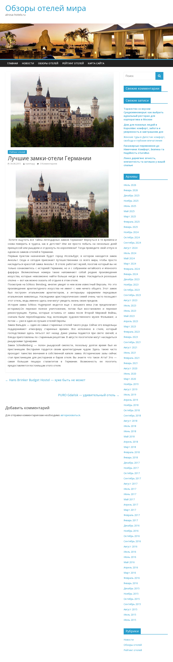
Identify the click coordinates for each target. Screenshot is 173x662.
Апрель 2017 (131, 504)
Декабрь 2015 (132, 588)
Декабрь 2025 (132, 195)
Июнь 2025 (130, 206)
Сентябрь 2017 (132, 478)
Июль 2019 (130, 394)
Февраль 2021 (132, 357)
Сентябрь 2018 (132, 415)
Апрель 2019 (131, 399)
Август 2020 (130, 368)
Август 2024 (130, 247)
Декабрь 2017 (132, 462)
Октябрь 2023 (132, 289)
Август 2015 (130, 609)
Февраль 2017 (132, 515)
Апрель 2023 (131, 321)
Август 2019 (130, 389)
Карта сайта (96, 63)
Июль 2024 (130, 253)
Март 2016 (130, 572)
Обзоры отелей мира (45, 8)
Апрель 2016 (131, 567)
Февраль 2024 (132, 268)
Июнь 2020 (130, 373)
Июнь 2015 (130, 619)
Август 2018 (130, 420)
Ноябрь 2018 (131, 405)
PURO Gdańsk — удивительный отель (88, 395)
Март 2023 (130, 326)
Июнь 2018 (130, 431)
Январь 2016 (131, 583)
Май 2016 (129, 562)
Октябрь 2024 (132, 237)
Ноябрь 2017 (131, 468)
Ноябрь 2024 (131, 232)
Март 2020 (130, 378)
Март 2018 (130, 447)
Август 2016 (130, 546)
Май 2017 (129, 499)
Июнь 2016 (130, 557)
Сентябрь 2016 (132, 541)
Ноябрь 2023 (131, 284)
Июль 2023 (130, 305)
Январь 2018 (131, 457)
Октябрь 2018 (132, 410)
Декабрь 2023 (132, 279)
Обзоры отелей (48, 63)
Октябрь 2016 (132, 536)
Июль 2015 (130, 614)
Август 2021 (130, 347)
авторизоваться (70, 415)
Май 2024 (129, 258)
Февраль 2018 (132, 452)
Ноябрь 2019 (131, 384)
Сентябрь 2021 (132, 342)
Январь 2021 (131, 363)
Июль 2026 (130, 185)
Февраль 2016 (132, 578)
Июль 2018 (130, 426)
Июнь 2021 (130, 352)
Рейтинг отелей (73, 63)
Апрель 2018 (131, 441)
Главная (12, 63)
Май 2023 (129, 316)
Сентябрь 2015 (132, 604)
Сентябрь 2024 (132, 242)
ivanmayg (30, 163)
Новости (28, 63)
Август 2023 (130, 300)
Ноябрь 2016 (131, 530)
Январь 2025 (131, 226)
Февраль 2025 (132, 221)
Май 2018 (129, 436)
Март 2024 (130, 263)
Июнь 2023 (130, 310)
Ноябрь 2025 (131, 200)
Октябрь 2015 (132, 598)
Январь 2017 (131, 520)
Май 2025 (129, 211)
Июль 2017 (130, 488)
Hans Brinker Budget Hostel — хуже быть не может (45, 380)
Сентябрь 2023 (132, 295)
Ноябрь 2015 (131, 593)
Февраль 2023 (132, 331)
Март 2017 (130, 509)
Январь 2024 (131, 274)
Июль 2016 (130, 551)
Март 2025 (130, 216)
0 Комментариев (48, 163)
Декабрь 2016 (132, 525)
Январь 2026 (131, 190)
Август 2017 (130, 483)
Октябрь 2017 (132, 473)
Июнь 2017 (130, 494)
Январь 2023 (131, 337)
